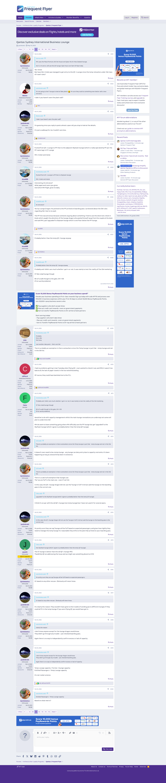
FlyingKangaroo (122, 194)
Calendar (38, 21)
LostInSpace (129, 204)
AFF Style (21, 767)
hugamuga (133, 206)
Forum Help (129, 767)
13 (42, 49)
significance (120, 206)
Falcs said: (39, 493)
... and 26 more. (121, 212)
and (44, 359)
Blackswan (120, 210)
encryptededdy (136, 192)
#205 (111, 167)
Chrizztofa (130, 194)
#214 (112, 512)
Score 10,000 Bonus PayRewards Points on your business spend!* (62, 293)
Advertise (143, 767)
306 (126, 192)
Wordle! (123, 175)
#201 (112, 54)
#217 (112, 593)
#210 (112, 364)
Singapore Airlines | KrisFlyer (129, 152)
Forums (29, 17)
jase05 (135, 208)
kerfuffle (144, 196)
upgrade (140, 98)
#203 (111, 111)
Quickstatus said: (41, 172)
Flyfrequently (144, 194)
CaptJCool (131, 196)
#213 (112, 464)
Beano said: (39, 116)
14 (45, 49)
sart (144, 190)
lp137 (118, 208)
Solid (138, 210)
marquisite (135, 198)
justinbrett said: (41, 88)
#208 (111, 258)
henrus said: (39, 58)
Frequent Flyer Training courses (132, 96)
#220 (111, 689)
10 (33, 49)
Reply (111, 78)
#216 (112, 570)
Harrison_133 (127, 190)
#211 (112, 393)
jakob (139, 196)
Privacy (121, 767)
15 (49, 49)
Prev (20, 49)
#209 (111, 328)
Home (20, 17)
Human (127, 206)
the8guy (144, 192)
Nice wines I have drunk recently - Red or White (134, 157)
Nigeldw (141, 198)
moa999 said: (40, 201)
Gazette (87, 17)
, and (44, 683)
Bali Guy (136, 194)
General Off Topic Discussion (129, 180)
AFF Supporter (26, 556)
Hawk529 (140, 202)
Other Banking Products (127, 172)
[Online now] (25, 550)
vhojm (128, 202)
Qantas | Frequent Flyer (127, 145)
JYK (125, 210)
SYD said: (39, 441)
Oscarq (123, 200)
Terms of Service (112, 767)
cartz (129, 198)
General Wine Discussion (128, 162)
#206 (111, 197)
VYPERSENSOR (138, 204)
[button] (45, 18)
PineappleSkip (121, 202)
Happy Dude (121, 192)
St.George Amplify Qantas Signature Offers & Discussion (134, 166)
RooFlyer (120, 190)
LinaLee (125, 198)
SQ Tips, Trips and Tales (128, 148)
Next (53, 49)
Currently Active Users (126, 186)
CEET (130, 208)
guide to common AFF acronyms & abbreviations (130, 129)
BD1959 (134, 190)
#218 (112, 620)
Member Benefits (72, 17)
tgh (136, 196)
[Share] (108, 54)
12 (39, 49)
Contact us (101, 767)
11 (36, 49)
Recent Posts (122, 137)
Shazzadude (120, 204)
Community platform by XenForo (83, 771)
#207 (111, 234)
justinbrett (21, 45)
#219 (112, 648)
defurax (139, 206)
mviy (129, 192)
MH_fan (139, 190)
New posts (19, 21)
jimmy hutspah (131, 210)
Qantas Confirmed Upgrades (130, 141)
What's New (39, 17)
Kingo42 (134, 200)
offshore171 (124, 208)
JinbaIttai (133, 202)
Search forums (29, 21)
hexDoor (140, 200)
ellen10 (145, 206)
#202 (111, 84)
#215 (112, 540)
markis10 (128, 200)
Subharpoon (141, 208)
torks (118, 200)
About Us (94, 767)
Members (46, 21)
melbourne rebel (122, 196)
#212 (112, 436)
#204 (111, 144)
